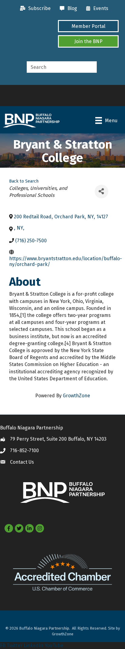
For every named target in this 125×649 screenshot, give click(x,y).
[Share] (101, 191)
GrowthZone (76, 395)
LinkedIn (33, 645)
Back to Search (24, 181)
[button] (88, 26)
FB (2, 645)
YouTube (54, 645)
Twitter (14, 645)
